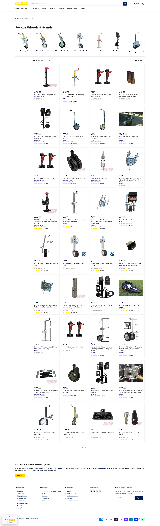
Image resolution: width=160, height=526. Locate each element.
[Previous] (17, 43)
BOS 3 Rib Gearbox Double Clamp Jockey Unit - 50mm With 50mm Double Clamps (45, 221)
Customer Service (72, 9)
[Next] (143, 43)
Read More (20, 475)
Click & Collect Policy (23, 503)
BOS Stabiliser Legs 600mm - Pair (44, 178)
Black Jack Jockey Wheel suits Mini (73, 390)
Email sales (70, 498)
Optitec (121, 140)
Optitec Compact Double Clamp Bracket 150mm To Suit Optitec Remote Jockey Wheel (130, 180)
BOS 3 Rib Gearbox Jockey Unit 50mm (45, 95)
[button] (143, 3)
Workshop (61, 9)
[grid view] (141, 60)
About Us (52, 9)
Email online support (72, 501)
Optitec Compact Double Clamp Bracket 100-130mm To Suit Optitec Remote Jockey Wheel (102, 221)
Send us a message (72, 496)
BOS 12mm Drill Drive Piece (99, 178)
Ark (63, 267)
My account (20, 491)
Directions (45, 496)
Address (69, 491)
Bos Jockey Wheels (39, 96)
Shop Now (24, 9)
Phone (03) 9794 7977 (73, 493)
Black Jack (37, 140)
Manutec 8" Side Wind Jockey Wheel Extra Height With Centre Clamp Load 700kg (101, 348)
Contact (82, 9)
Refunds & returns (22, 498)
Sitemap (19, 505)
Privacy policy (20, 501)
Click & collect (21, 493)
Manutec (65, 223)
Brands (44, 9)
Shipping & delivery (22, 496)
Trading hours (46, 498)
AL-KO (64, 98)
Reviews (44, 501)
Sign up (139, 498)
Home (17, 9)
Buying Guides (21, 508)
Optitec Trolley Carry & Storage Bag (129, 305)
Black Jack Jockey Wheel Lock (128, 220)
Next (92, 447)
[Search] (125, 4)
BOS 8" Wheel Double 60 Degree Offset (74, 178)
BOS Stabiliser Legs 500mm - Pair (101, 95)
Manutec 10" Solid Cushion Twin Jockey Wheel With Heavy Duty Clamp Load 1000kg (131, 348)
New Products (35, 9)
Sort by (35, 60)
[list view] (143, 60)
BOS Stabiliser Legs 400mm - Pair (73, 347)
